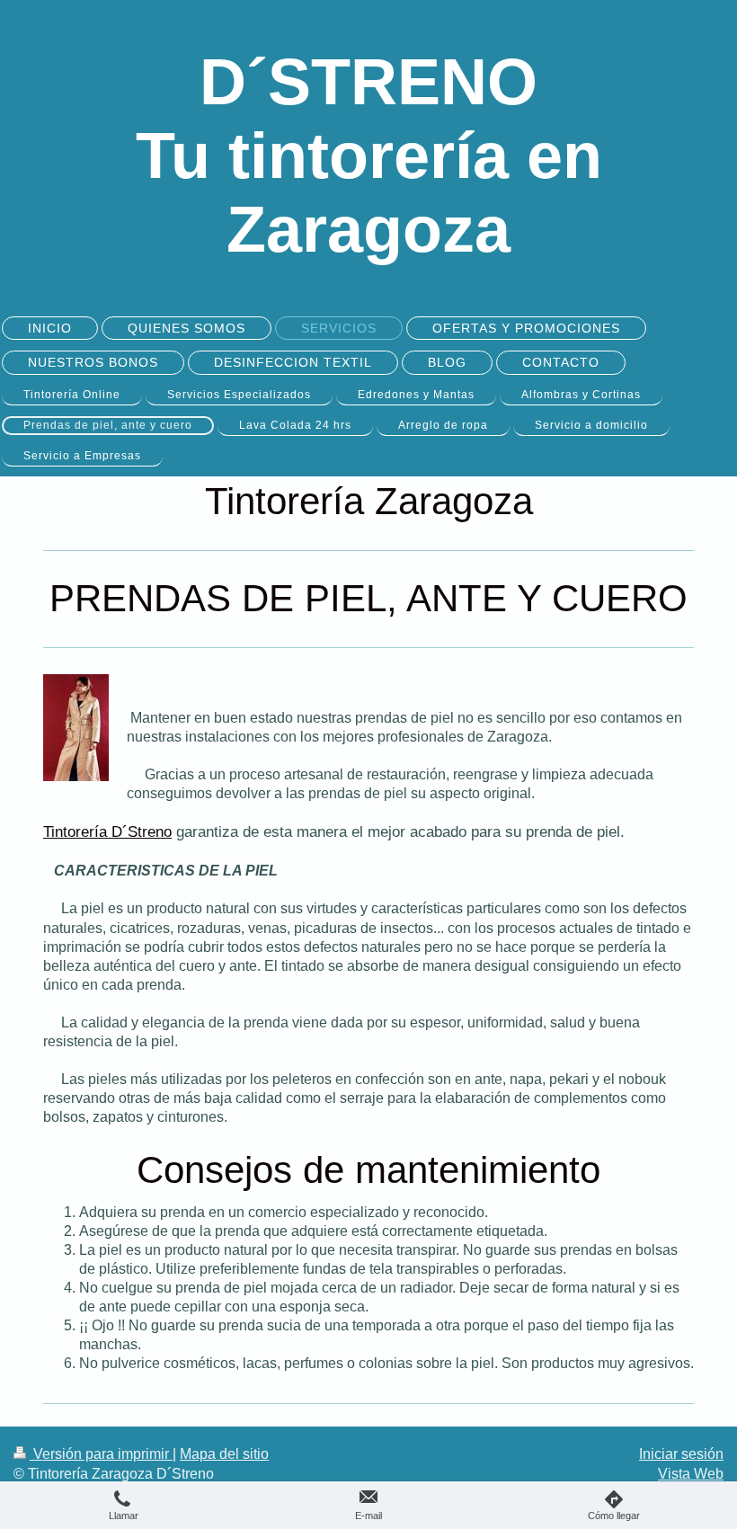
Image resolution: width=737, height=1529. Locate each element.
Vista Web (691, 1473)
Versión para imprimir (101, 1454)
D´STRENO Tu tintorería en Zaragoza (369, 155)
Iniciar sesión (681, 1454)
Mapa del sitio (224, 1454)
